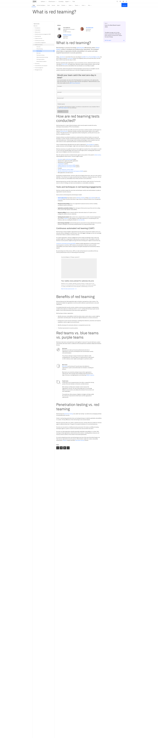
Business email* (60, 98)
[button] (123, 1)
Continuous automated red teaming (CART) (65, 243)
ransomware (70, 58)
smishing (83, 197)
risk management (90, 144)
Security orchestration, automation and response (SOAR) (70, 171)
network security (64, 131)
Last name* (59, 92)
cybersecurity (80, 47)
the (91, 56)
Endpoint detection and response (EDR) (66, 165)
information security (79, 440)
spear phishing (92, 197)
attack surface (97, 154)
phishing (78, 197)
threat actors (65, 64)
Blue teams (64, 366)
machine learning (69, 159)
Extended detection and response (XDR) (67, 166)
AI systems (60, 159)
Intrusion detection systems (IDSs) (65, 169)
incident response (90, 375)
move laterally (81, 219)
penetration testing (68, 413)
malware (66, 218)
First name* (59, 86)
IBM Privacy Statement (75, 83)
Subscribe (60, 111)
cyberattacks (62, 56)
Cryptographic (61, 163)
